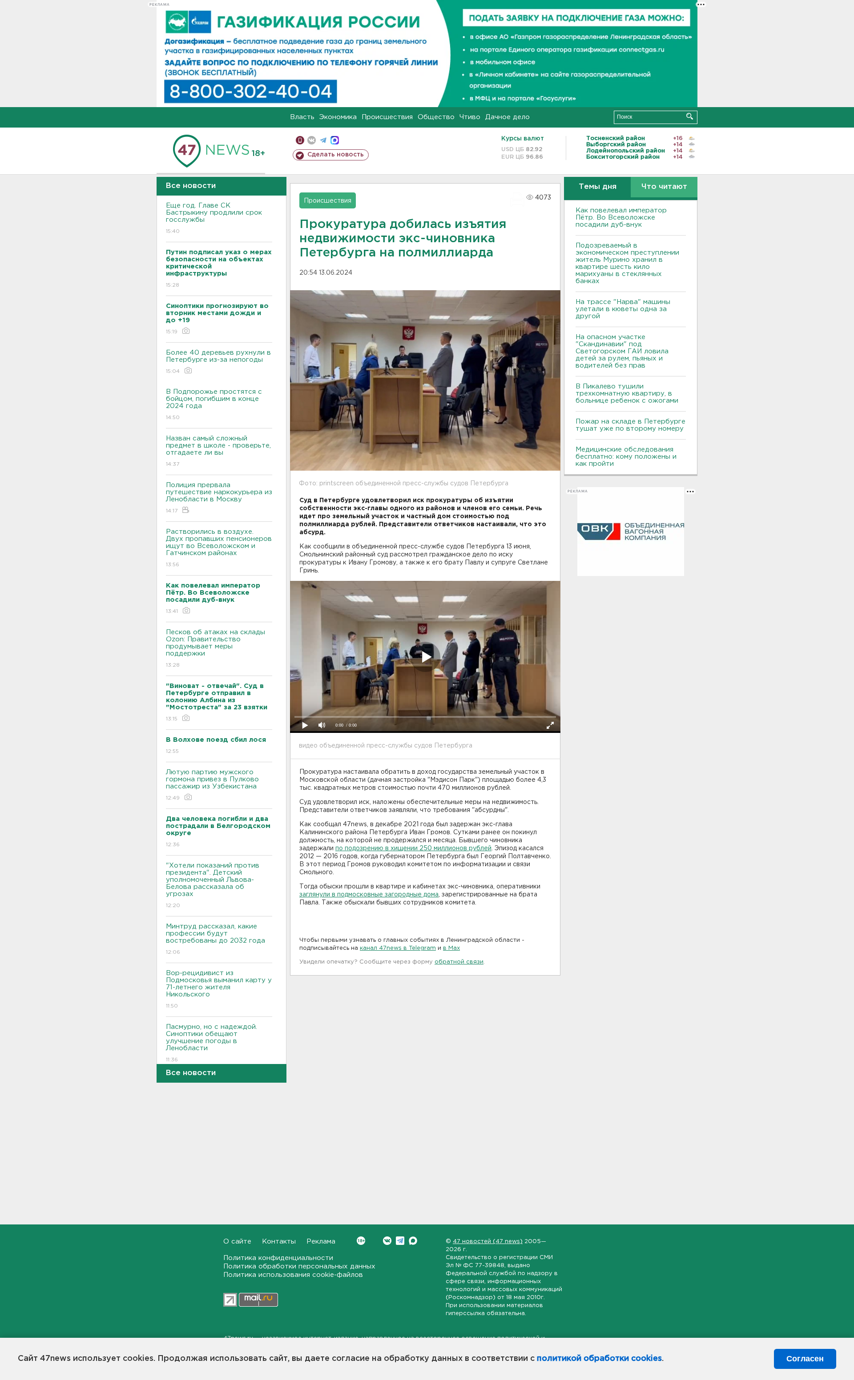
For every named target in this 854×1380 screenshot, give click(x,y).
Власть (302, 117)
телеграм (323, 140)
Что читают (664, 187)
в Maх (451, 948)
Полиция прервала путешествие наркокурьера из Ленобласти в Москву (219, 497)
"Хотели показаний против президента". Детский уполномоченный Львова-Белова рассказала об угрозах (212, 885)
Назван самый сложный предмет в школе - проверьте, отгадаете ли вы (218, 451)
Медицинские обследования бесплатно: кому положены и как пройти (626, 457)
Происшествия (387, 117)
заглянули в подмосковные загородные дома (369, 894)
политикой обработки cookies (599, 1358)
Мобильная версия (300, 140)
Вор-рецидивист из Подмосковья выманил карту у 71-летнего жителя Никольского (219, 989)
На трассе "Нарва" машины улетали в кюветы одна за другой (623, 309)
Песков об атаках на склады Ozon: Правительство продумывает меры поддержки (215, 648)
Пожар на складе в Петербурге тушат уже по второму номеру (630, 425)
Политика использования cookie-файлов (293, 1275)
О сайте (237, 1241)
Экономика (338, 117)
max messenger (334, 140)
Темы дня (597, 187)
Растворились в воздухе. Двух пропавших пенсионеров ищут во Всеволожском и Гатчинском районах (219, 548)
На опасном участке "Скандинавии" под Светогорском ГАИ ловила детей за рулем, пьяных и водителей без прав (622, 351)
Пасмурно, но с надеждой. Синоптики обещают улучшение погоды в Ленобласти (211, 1043)
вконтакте (311, 140)
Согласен (805, 1358)
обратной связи (459, 962)
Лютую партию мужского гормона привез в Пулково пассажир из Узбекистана (212, 784)
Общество (436, 117)
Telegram (400, 1240)
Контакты (279, 1241)
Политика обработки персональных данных (299, 1266)
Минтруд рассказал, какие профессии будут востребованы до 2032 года (215, 939)
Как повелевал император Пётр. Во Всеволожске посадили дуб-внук (621, 218)
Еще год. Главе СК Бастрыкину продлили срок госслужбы (214, 218)
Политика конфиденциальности (278, 1258)
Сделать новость (335, 154)
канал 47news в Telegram (398, 948)
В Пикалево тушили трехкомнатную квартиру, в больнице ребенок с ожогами (627, 394)
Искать (689, 116)
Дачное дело (507, 117)
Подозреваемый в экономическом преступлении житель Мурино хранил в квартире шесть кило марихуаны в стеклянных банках (627, 263)
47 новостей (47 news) (488, 1241)
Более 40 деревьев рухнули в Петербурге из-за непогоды (218, 362)
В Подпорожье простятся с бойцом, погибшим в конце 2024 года (214, 404)
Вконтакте (387, 1240)
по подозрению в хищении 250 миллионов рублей (413, 848)
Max (413, 1240)
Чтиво (469, 117)
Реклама (320, 1241)
